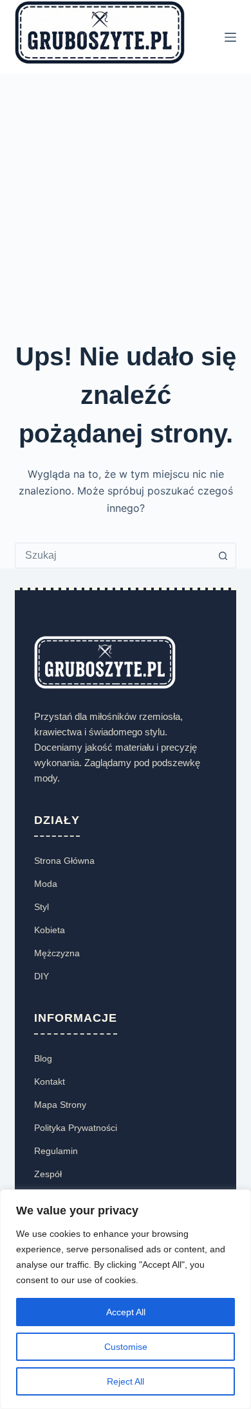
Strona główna (64, 860)
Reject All (125, 1381)
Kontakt (49, 1081)
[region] (125, 1299)
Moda (45, 884)
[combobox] (112, 555)
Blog (43, 1058)
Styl (41, 907)
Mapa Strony (60, 1104)
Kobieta (49, 930)
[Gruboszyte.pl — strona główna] (105, 661)
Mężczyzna (57, 953)
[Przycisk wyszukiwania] (223, 555)
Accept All (125, 1312)
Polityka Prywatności (75, 1128)
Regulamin (56, 1151)
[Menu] (230, 37)
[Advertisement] (125, 205)
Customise (125, 1347)
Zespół (48, 1174)
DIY (41, 976)
